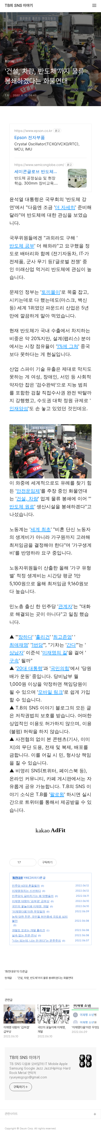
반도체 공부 (21, 246)
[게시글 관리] (31, 862)
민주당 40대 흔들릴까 (26, 885)
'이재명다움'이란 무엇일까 (28, 911)
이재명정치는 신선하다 (26, 891)
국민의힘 (59, 668)
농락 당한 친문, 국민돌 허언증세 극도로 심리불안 (40, 919)
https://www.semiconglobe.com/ (39, 165)
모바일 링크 (50, 692)
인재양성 (18, 408)
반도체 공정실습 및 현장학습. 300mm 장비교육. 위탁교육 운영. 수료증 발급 (35, 181)
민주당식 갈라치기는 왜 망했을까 (33, 896)
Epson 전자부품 (29, 137)
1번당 (37, 645)
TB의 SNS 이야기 (19, 6)
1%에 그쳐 (67, 346)
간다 (71, 645)
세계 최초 (41, 529)
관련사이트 (11, 1114)
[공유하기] (25, 862)
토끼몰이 (50, 292)
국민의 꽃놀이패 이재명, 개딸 (30, 906)
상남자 (16, 652)
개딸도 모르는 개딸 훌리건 (28, 930)
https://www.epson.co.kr (33, 131)
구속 (14, 660)
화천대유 (17, 877)
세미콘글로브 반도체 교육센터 (34, 171)
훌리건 (43, 637)
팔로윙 (57, 794)
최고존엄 (62, 637)
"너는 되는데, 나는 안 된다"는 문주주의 (36, 940)
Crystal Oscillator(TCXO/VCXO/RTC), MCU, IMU (46, 146)
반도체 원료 (21, 506)
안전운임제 (28, 491)
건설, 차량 (27, 498)
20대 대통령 (29, 668)
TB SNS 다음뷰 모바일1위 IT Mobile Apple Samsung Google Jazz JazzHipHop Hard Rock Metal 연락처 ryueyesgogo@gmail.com (39, 1070)
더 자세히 (65, 207)
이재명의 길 (54, 652)
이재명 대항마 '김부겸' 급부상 (30, 901)
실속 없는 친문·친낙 (24, 935)
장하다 (25, 637)
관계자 (65, 606)
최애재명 (18, 645)
